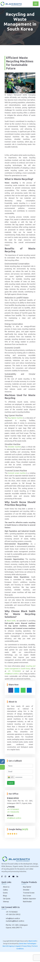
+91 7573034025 (14, 671)
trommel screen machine (17, 473)
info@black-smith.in (12, 674)
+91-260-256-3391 (12, 914)
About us (6, 887)
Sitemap (6, 901)
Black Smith (11, 621)
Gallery (5, 890)
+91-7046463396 (13, 812)
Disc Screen (27, 896)
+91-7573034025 (13, 809)
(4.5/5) (25, 829)
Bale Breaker (27, 901)
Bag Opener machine (15, 418)
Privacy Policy (26, 946)
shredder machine (14, 447)
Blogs (5, 896)
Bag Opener (27, 887)
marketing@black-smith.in (15, 921)
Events (5, 893)
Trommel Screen (28, 893)
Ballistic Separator (29, 898)
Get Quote (6, 898)
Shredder (26, 890)
